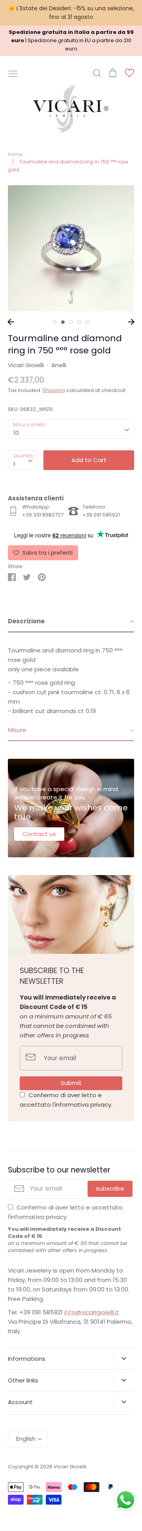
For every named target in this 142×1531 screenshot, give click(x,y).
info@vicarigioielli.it (91, 1312)
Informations (26, 1358)
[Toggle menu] (13, 73)
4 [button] (79, 322)
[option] (71, 248)
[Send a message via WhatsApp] (125, 1500)
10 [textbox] (16, 433)
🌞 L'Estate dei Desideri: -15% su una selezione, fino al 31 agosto (71, 12)
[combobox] (71, 429)
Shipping (54, 390)
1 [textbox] (14, 464)
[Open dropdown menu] (123, 1358)
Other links (23, 1380)
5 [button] (88, 322)
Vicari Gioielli (26, 365)
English (26, 1438)
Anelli (58, 365)
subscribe (110, 1188)
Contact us (39, 834)
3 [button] (71, 322)
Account (20, 1402)
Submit (71, 1083)
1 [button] (54, 322)
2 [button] (63, 322)
